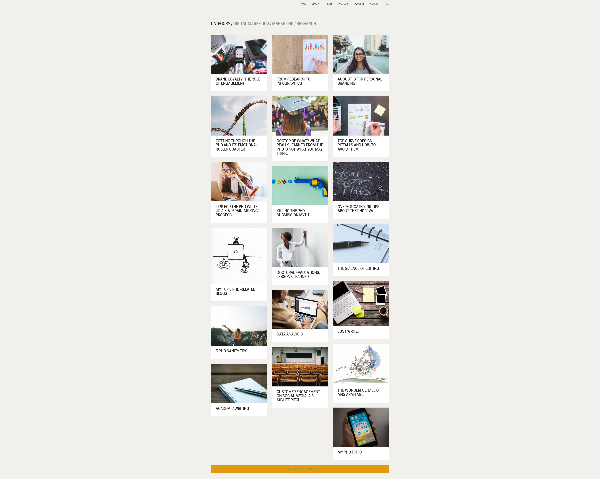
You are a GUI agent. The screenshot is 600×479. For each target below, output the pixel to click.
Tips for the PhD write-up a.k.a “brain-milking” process (237, 211)
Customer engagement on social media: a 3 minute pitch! (298, 396)
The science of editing (358, 269)
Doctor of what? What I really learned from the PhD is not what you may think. (300, 147)
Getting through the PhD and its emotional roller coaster (237, 145)
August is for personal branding (360, 81)
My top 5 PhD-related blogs (236, 291)
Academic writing (232, 409)
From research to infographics (294, 81)
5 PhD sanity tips (231, 351)
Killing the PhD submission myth (293, 213)
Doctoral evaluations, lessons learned (298, 275)
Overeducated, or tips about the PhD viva (359, 209)
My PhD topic (350, 452)
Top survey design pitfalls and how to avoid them (357, 145)
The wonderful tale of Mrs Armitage (359, 392)
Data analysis (290, 334)
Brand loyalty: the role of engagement (238, 81)
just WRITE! (348, 331)
